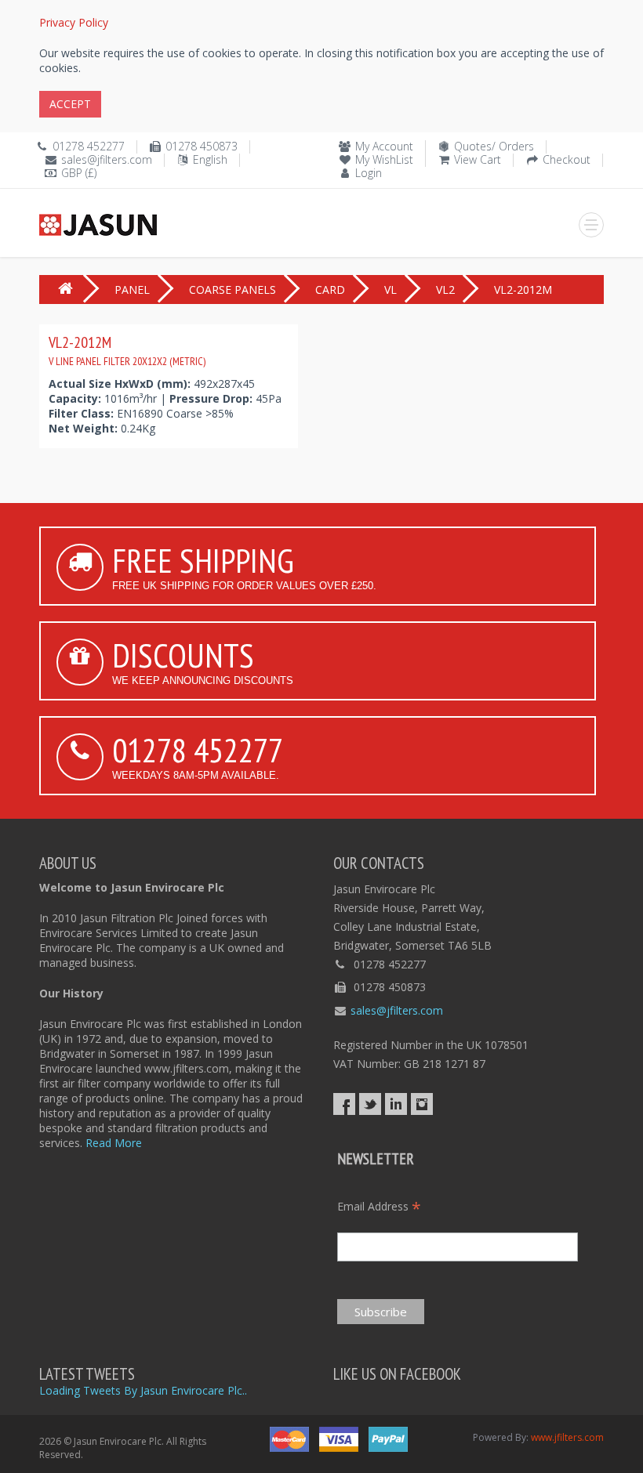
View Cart (477, 159)
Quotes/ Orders (494, 146)
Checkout (566, 159)
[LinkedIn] (396, 1104)
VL (390, 289)
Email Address (379, 1206)
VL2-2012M (127, 350)
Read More (113, 1142)
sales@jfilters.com (106, 159)
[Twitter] (370, 1104)
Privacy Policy (73, 22)
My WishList (384, 159)
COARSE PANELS (232, 289)
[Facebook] (344, 1104)
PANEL (132, 289)
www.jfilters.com (567, 1437)
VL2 (445, 289)
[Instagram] (422, 1104)
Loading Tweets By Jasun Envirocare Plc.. (143, 1390)
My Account (384, 146)
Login (368, 172)
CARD (330, 289)
